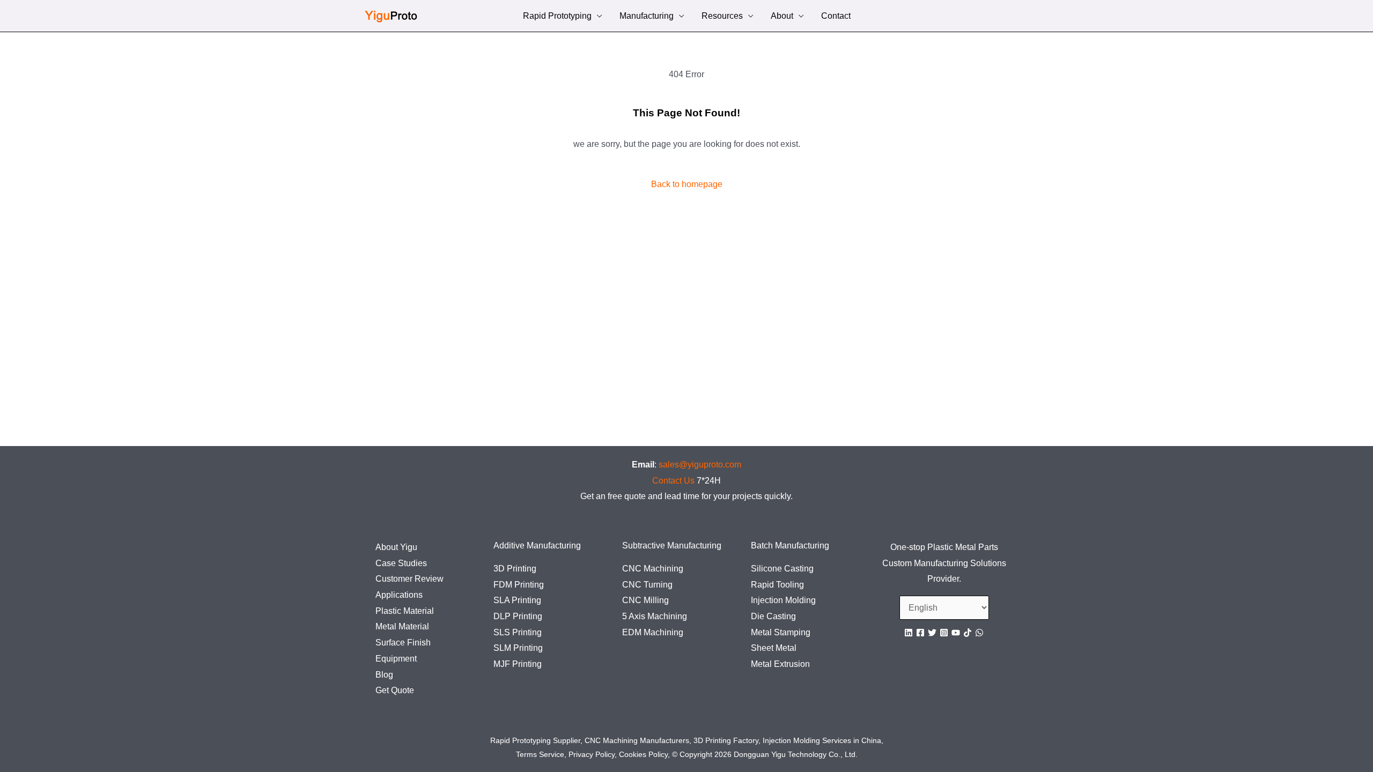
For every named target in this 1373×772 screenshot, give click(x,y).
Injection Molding (783, 600)
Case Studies (401, 563)
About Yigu (396, 547)
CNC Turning (647, 584)
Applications (399, 594)
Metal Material (402, 626)
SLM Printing (518, 647)
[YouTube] (955, 632)
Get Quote (394, 690)
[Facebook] (920, 632)
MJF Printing (517, 664)
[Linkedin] (908, 632)
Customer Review (409, 578)
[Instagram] (944, 632)
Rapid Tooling (777, 584)
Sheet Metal (773, 647)
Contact (836, 16)
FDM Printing (518, 584)
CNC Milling (645, 600)
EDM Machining (652, 632)
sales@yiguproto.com (700, 464)
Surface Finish (403, 642)
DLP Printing (517, 616)
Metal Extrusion (780, 664)
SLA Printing (517, 600)
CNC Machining (652, 568)
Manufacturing (646, 16)
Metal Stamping (780, 632)
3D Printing (514, 568)
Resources (722, 16)
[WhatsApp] (979, 632)
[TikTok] (967, 632)
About (782, 16)
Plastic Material (404, 610)
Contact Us (673, 480)
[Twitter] (932, 632)
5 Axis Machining (654, 616)
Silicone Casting (782, 568)
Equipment (396, 658)
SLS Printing (517, 632)
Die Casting (773, 616)
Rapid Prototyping (557, 16)
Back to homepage (686, 184)
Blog (384, 674)
